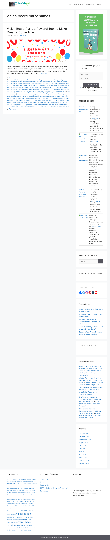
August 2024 (83, 442)
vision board (17, 87)
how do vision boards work (30, 483)
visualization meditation (24, 519)
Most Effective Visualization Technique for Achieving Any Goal (89, 392)
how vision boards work (12, 499)
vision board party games (14, 94)
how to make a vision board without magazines (32, 83)
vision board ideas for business (14, 508)
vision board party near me (54, 100)
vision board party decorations (25, 91)
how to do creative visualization (27, 486)
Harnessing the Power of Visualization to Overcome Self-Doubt (90, 322)
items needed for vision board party (30, 85)
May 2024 (82, 451)
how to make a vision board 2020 (14, 490)
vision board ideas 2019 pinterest (14, 505)
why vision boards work (26, 530)
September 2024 (85, 440)
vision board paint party (45, 87)
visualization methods (12, 522)
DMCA (42, 482)
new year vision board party (49, 85)
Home (69, 4)
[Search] (100, 261)
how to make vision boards (30, 497)
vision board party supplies (38, 102)
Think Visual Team (96, 169)
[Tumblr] (93, 292)
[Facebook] (80, 292)
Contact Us (44, 491)
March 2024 (83, 457)
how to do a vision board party (27, 81)
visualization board (11, 517)
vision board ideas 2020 (28, 505)
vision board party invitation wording (32, 98)
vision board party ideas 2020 (19, 96)
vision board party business (41, 89)
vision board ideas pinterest (13, 510)
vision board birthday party (30, 87)
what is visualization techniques (25, 527)
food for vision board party (32, 80)
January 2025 (84, 434)
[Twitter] (83, 292)
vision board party (58, 87)
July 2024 (82, 445)
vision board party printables (21, 102)
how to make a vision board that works (24, 494)
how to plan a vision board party (55, 83)
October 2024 (84, 437)
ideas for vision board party (25, 499)
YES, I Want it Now (91, 84)
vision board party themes (29, 104)
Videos (99, 4)
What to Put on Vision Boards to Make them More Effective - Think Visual (91, 368)
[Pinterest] (90, 292)
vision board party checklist (58, 89)
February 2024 (84, 460)
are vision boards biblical (24, 479)
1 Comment (12, 109)
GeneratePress (65, 537)
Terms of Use (44, 485)
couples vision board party (16, 80)
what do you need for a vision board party (27, 106)
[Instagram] (86, 292)
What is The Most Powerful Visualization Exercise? (90, 404)
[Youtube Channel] (96, 292)
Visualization (90, 4)
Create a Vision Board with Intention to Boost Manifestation (90, 373)
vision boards (11, 106)
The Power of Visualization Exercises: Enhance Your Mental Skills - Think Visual (90, 399)
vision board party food (43, 93)
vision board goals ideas (27, 503)
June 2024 (82, 448)
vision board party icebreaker (47, 94)
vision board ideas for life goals (28, 508)
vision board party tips (44, 104)
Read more (44, 73)
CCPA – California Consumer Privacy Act (54, 488)
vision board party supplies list (55, 102)
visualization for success (12, 519)
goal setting (30, 481)
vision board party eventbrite (43, 91)
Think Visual (95, 118)
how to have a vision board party (46, 81)
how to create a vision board (13, 486)
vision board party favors (59, 91)
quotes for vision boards (17, 501)
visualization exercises (25, 517)
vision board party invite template (52, 98)
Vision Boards (78, 4)
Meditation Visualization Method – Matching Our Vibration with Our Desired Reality (96, 160)
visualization (23, 513)
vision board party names (38, 100)
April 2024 (82, 454)
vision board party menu (23, 100)
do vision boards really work (21, 481)
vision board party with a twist (60, 104)
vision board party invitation (52, 96)
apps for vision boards (12, 479)
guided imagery (19, 483)
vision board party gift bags (30, 94)
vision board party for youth (59, 93)
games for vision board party (49, 80)
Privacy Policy (45, 479)
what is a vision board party (48, 106)
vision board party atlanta (25, 89)
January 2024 (84, 463)
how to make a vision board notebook (20, 492)
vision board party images (36, 96)
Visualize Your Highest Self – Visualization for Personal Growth (90, 415)
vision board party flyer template (26, 93)
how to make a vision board (27, 488)
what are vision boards (24, 525)
